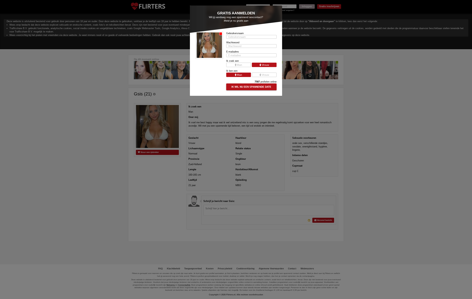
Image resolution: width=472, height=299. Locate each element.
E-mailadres (232, 51)
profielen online (266, 81)
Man (239, 64)
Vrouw (265, 64)
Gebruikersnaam (235, 33)
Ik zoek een (232, 61)
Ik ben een (231, 70)
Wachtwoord (232, 42)
